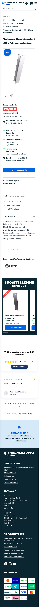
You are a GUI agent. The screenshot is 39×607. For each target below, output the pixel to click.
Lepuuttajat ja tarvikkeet (13, 23)
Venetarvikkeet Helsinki (14, 557)
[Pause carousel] (19, 406)
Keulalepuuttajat (10, 27)
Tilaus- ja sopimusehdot (14, 550)
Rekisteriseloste (10, 547)
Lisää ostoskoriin (19, 170)
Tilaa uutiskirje (10, 479)
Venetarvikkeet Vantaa (13, 553)
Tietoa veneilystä (11, 483)
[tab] (5, 403)
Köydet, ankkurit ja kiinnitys (14, 20)
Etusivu (6, 17)
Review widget (13, 414)
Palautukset (9, 476)
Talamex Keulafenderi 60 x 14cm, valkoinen (18, 31)
